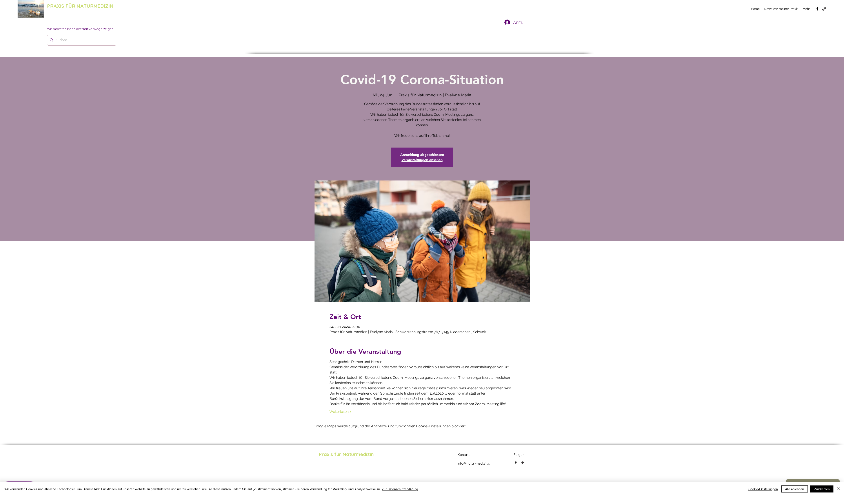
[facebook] (817, 9)
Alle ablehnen (794, 489)
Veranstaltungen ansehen (422, 160)
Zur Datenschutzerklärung (400, 489)
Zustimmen (822, 489)
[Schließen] (838, 488)
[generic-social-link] (824, 9)
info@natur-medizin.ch (474, 463)
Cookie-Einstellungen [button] (763, 489)
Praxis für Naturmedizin (346, 454)
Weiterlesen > (340, 411)
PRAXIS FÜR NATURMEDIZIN (80, 6)
